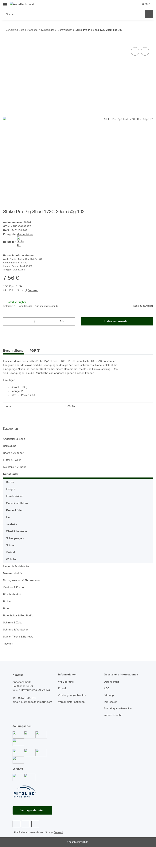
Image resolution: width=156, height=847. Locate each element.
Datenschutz (111, 681)
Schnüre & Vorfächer (15, 629)
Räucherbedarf (12, 594)
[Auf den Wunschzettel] (145, 51)
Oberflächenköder (17, 531)
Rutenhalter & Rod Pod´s (18, 615)
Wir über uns (66, 681)
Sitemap (109, 695)
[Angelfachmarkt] (22, 4)
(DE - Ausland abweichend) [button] (43, 306)
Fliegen (10, 489)
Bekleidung (9, 445)
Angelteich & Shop (14, 438)
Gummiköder (25, 234)
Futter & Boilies (12, 459)
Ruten (6, 608)
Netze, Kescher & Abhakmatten (22, 580)
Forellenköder (14, 496)
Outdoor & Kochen (14, 587)
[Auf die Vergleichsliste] (135, 51)
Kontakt (62, 688)
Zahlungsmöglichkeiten (72, 695)
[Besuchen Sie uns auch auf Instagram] (26, 824)
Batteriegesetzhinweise (118, 708)
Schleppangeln (15, 538)
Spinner (10, 545)
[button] (122, 4)
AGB (106, 688)
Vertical (10, 552)
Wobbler (11, 559)
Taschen (8, 643)
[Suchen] (149, 14)
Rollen (7, 601)
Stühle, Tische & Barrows (18, 636)
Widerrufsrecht (113, 715)
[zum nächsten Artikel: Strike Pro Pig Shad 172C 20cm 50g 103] (141, 30)
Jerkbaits (11, 524)
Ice (8, 517)
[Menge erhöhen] (71, 321)
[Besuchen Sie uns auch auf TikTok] (35, 824)
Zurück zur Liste (15, 29)
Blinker (10, 482)
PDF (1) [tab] (35, 350)
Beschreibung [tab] (13, 350)
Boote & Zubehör (13, 452)
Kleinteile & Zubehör (15, 466)
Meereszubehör (12, 573)
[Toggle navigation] (5, 3)
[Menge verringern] (7, 321)
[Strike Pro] (20, 241)
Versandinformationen (71, 701)
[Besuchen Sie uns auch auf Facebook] (16, 824)
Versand (33, 290)
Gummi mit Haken (17, 503)
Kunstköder (10, 473)
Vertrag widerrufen (32, 810)
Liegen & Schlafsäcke (16, 566)
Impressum (110, 701)
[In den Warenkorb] (6, 42)
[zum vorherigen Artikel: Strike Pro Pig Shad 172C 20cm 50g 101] (149, 30)
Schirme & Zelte (12, 622)
